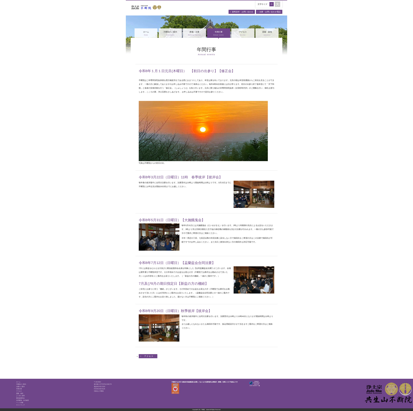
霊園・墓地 (267, 33)
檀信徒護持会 (20, 398)
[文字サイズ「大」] (277, 4)
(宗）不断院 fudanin (204, 409)
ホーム (146, 33)
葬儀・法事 (194, 33)
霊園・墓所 (19, 393)
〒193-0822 (97, 382)
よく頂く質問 (20, 395)
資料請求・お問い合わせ (242, 12)
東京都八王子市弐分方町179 (103, 384)
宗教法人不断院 (99, 391)
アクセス (243, 33)
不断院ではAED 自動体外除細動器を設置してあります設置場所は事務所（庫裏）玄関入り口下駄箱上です (205, 382)
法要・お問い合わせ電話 (270, 12)
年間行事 (218, 33)
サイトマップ (20, 405)
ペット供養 (19, 402)
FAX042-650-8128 (99, 389)
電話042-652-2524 (99, 386)
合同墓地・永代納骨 (22, 400)
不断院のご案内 (170, 33)
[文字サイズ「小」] (272, 4)
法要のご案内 (20, 386)
